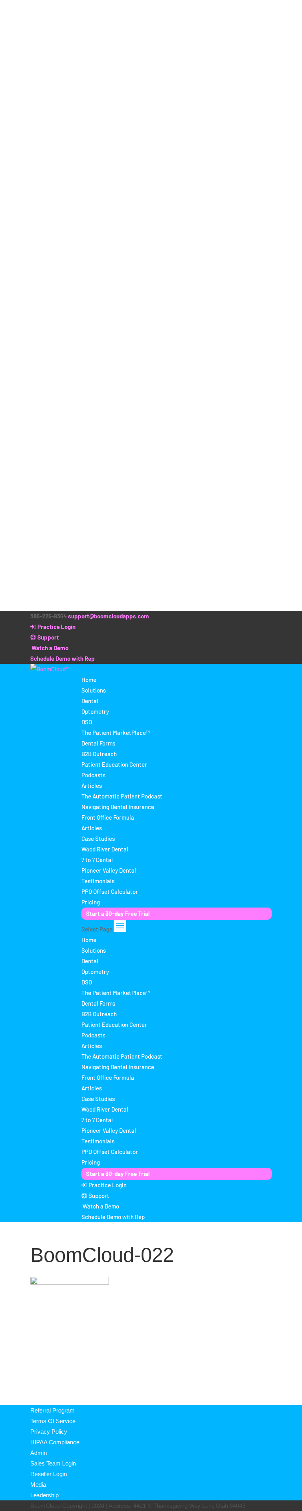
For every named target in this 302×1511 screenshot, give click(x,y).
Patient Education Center (114, 764)
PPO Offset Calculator (109, 891)
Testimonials (97, 880)
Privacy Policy (48, 1431)
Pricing (90, 902)
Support (47, 637)
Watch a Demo (49, 647)
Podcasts (93, 774)
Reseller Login (48, 1474)
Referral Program (52, 1410)
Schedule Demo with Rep (62, 658)
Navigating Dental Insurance (117, 806)
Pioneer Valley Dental (108, 870)
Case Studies (98, 838)
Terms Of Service (53, 1421)
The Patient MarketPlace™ (115, 732)
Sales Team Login (53, 1463)
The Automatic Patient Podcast (121, 796)
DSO (86, 721)
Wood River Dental (104, 849)
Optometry (95, 711)
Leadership (44, 1495)
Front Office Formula (107, 817)
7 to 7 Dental (97, 859)
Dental (89, 700)
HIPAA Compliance (54, 1442)
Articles (91, 785)
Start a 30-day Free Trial (118, 913)
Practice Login (56, 626)
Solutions (93, 690)
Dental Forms (98, 743)
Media (38, 1484)
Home (88, 679)
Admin (38, 1452)
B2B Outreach (99, 753)
